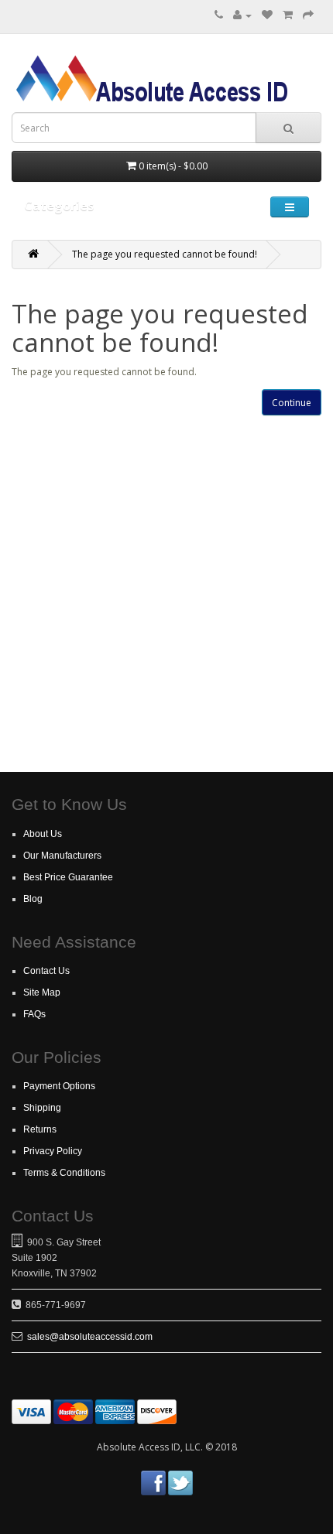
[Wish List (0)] (267, 15)
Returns (40, 1129)
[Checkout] (308, 15)
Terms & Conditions (64, 1172)
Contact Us (46, 970)
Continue (291, 402)
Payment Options (59, 1086)
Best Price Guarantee (68, 877)
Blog (33, 898)
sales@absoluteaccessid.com (90, 1336)
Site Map (41, 992)
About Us (42, 833)
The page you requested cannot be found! (164, 254)
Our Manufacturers (62, 855)
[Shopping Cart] (288, 15)
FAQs (34, 1014)
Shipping (42, 1107)
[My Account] (242, 15)
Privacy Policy (52, 1151)
